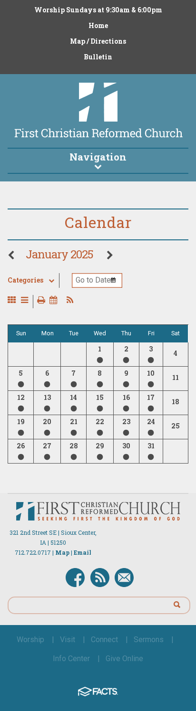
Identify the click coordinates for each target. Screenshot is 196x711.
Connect (104, 639)
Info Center (71, 658)
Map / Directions (98, 41)
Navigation (98, 156)
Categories (25, 280)
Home (98, 25)
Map (62, 552)
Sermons (149, 639)
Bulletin (98, 56)
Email (82, 552)
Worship (30, 639)
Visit (67, 639)
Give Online (124, 658)
